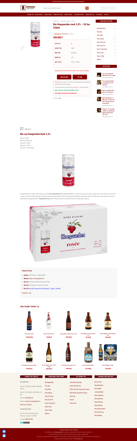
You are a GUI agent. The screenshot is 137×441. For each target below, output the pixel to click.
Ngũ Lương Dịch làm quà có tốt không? (108, 91)
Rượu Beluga (98, 415)
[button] (22, 48)
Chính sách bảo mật (87, 436)
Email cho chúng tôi (26, 404)
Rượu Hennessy (99, 412)
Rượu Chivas (98, 382)
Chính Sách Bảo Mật (76, 382)
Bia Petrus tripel (29, 334)
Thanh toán (73, 403)
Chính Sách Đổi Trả (75, 386)
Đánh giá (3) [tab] (28, 129)
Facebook (25, 293)
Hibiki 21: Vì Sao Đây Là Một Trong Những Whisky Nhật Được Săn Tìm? (108, 111)
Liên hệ (72, 400)
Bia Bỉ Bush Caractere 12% (68, 365)
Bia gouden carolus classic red (68, 334)
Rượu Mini (100, 35)
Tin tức (106, 14)
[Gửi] (87, 8)
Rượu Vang (48, 14)
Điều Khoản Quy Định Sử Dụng (78, 393)
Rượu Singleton (99, 395)
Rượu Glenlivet (99, 399)
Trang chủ (56, 21)
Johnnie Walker (99, 392)
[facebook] (4, 431)
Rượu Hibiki (98, 388)
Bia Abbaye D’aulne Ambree (29, 365)
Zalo (30, 293)
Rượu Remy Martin (100, 409)
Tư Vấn (80, 77)
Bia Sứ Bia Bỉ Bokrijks (88, 365)
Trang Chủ (30, 14)
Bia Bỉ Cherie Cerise (49, 334)
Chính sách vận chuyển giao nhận (79, 389)
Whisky (99, 59)
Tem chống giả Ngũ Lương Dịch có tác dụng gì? (108, 83)
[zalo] (4, 436)
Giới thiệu (72, 396)
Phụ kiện (99, 14)
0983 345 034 (29, 419)
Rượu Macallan (99, 385)
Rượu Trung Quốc (102, 49)
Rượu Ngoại (38, 14)
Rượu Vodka (68, 14)
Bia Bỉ (72, 21)
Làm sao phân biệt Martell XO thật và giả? (109, 74)
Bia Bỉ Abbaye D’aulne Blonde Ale (108, 334)
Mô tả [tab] (21, 129)
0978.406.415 (29, 398)
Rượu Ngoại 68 (79, 438)
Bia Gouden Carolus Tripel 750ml (49, 365)
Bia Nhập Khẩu (79, 14)
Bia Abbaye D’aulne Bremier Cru (88, 334)
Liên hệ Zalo (64, 77)
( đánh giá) (64, 34)
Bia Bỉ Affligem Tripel (107, 365)
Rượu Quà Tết (90, 14)
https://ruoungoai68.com (36, 278)
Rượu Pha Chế (58, 14)
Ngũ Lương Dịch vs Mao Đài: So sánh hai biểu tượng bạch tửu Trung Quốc (108, 100)
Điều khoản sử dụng (74, 436)
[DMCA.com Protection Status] (25, 422)
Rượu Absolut (99, 405)
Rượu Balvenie (99, 402)
